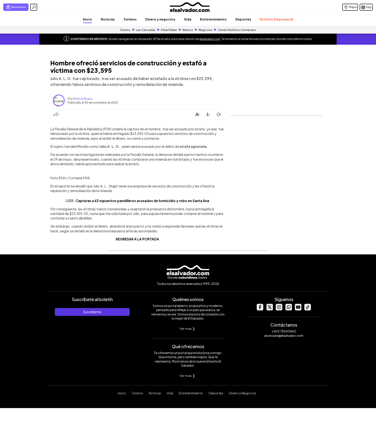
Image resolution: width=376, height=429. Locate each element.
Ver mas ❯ (187, 328)
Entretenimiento (213, 19)
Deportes (243, 19)
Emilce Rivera (82, 98)
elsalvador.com (209, 39)
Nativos (188, 30)
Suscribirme (92, 312)
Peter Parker (169, 30)
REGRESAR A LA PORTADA (137, 239)
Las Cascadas (145, 30)
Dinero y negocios (160, 19)
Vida (187, 19)
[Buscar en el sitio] (33, 7)
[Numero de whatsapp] (288, 309)
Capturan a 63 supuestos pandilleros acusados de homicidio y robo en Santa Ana (142, 201)
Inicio (87, 19)
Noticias (108, 19)
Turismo (130, 19)
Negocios (205, 30)
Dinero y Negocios (242, 393)
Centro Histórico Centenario (237, 30)
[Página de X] (269, 309)
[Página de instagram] (278, 309)
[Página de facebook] (259, 309)
